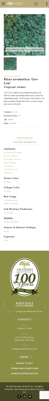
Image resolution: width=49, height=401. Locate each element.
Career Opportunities (24, 373)
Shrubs (15, 112)
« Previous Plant (11, 76)
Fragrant (9, 166)
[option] (24, 35)
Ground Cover (12, 169)
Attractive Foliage (14, 152)
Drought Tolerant (13, 159)
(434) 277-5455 (24, 328)
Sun (7, 240)
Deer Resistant (12, 222)
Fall (7, 231)
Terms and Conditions (24, 368)
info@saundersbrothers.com (24, 349)
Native (8, 173)
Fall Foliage (11, 163)
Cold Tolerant (12, 156)
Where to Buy (24, 363)
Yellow (8, 182)
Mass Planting (12, 203)
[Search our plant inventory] (36, 4)
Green (8, 191)
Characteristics (25, 138)
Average (9, 213)
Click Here (11, 311)
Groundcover (11, 200)
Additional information (24, 142)
